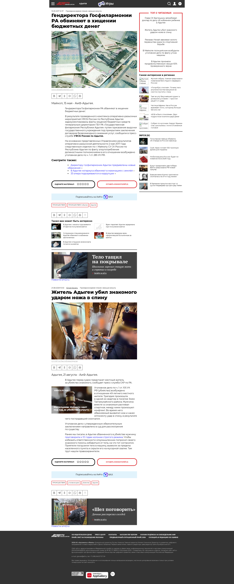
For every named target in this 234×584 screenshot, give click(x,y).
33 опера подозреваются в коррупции (92, 173)
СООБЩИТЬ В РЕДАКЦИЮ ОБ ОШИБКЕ (163, 537)
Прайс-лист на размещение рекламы (87, 537)
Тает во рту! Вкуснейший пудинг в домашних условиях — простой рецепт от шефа (165, 98)
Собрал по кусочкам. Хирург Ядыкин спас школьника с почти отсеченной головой (166, 125)
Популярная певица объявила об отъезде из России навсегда (163, 140)
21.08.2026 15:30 (57, 288)
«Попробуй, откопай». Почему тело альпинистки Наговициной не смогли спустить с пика (166, 90)
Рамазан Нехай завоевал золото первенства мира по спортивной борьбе (161, 42)
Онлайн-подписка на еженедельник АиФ (158, 535)
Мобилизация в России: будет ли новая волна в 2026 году (164, 158)
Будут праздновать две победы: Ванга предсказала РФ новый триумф (163, 167)
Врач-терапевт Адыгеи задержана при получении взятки (120, 226)
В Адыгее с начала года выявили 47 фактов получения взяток (77, 226)
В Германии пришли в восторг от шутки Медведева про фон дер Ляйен (166, 184)
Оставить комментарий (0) (117, 184)
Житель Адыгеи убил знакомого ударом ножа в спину (161, 31)
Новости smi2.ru (60, 279)
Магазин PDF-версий (128, 535)
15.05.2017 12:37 (57, 11)
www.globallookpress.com (62, 90)
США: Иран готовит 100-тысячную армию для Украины (164, 149)
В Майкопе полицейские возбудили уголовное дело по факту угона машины (161, 53)
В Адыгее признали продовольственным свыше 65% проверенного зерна (161, 63)
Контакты (112, 535)
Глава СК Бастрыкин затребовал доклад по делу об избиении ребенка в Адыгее (161, 20)
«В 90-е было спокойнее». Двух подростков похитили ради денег (165, 115)
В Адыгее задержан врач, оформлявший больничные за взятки (118, 235)
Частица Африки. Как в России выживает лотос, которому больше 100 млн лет (166, 107)
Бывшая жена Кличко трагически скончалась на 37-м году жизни (164, 176)
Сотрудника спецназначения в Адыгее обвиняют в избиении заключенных (76, 235)
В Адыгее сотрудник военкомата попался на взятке (77, 243)
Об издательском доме (82, 535)
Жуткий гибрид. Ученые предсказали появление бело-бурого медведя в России (166, 81)
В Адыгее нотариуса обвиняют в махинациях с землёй (102, 170)
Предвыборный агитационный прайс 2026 (128, 537)
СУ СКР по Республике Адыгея (64, 361)
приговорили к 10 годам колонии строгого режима (94, 437)
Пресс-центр (100, 535)
